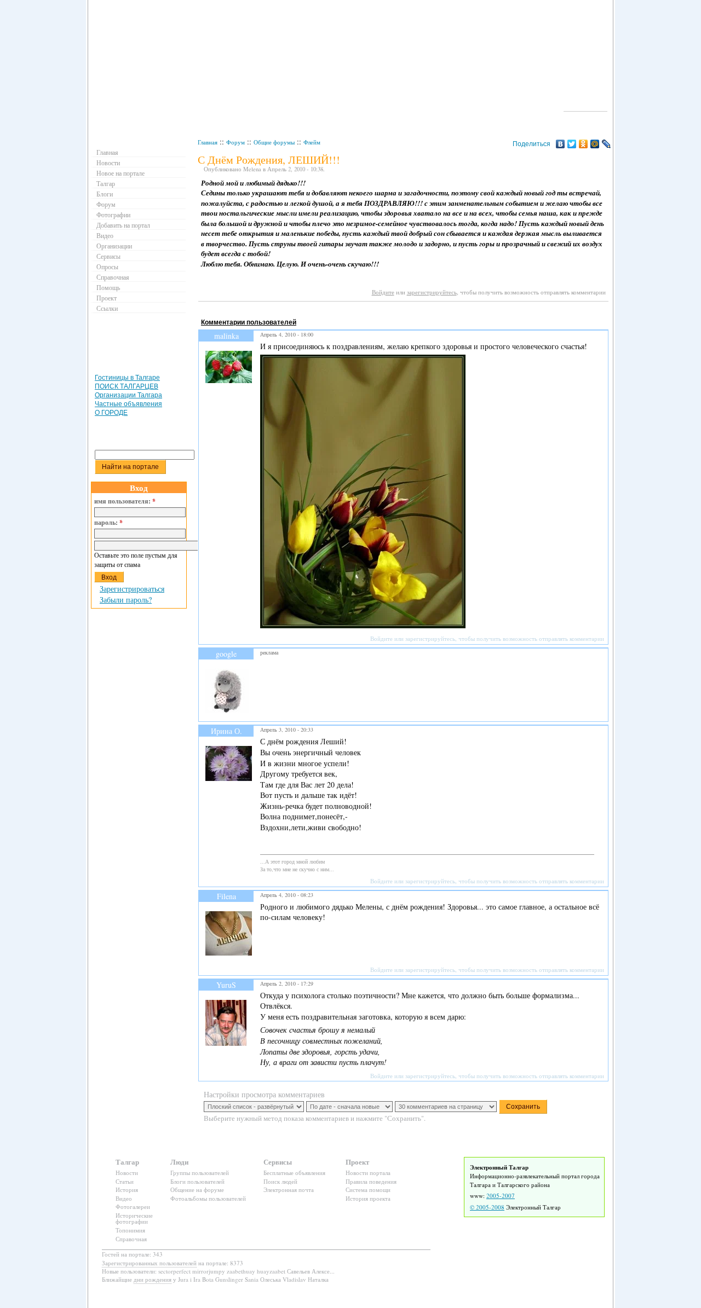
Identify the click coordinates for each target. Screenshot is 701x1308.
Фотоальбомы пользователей (208, 1198)
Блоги (104, 193)
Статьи (125, 1181)
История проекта (368, 1198)
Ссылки (107, 308)
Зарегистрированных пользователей (149, 1263)
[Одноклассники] (583, 144)
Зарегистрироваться (132, 588)
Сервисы (108, 256)
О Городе (585, 106)
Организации (114, 245)
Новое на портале (120, 173)
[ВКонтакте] (560, 144)
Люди (179, 1161)
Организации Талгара (128, 395)
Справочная (112, 277)
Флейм (311, 142)
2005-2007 (500, 1195)
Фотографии (113, 214)
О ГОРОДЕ (111, 412)
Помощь (108, 287)
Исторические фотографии (134, 1218)
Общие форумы (274, 142)
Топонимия (130, 1230)
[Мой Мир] (595, 144)
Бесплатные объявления (294, 1172)
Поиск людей (280, 1181)
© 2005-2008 (487, 1207)
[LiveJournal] (606, 144)
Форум (235, 142)
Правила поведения (371, 1181)
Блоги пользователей (197, 1181)
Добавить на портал (123, 225)
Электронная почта (288, 1189)
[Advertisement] (397, 312)
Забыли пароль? (126, 599)
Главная (207, 142)
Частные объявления (128, 404)
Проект (106, 297)
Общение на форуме (197, 1189)
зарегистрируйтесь (432, 292)
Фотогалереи (133, 1206)
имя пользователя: (125, 501)
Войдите (383, 292)
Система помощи (368, 1189)
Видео (104, 235)
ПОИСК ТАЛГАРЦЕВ (126, 386)
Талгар (105, 183)
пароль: (108, 522)
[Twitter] (572, 144)
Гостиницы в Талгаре (127, 377)
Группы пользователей (199, 1172)
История (127, 1189)
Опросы (107, 266)
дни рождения (152, 1279)
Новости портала (368, 1172)
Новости (108, 162)
